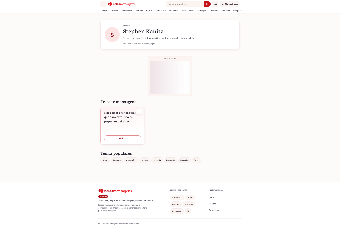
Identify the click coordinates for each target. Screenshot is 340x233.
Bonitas (139, 10)
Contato (212, 204)
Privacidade (214, 210)
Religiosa (237, 10)
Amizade (114, 10)
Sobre (211, 197)
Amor (104, 10)
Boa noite (173, 10)
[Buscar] (207, 4)
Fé (188, 211)
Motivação (201, 10)
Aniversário (127, 10)
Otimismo (214, 10)
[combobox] (185, 4)
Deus (183, 10)
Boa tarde (161, 10)
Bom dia (150, 10)
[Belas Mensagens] (122, 4)
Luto (191, 10)
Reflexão (226, 10)
